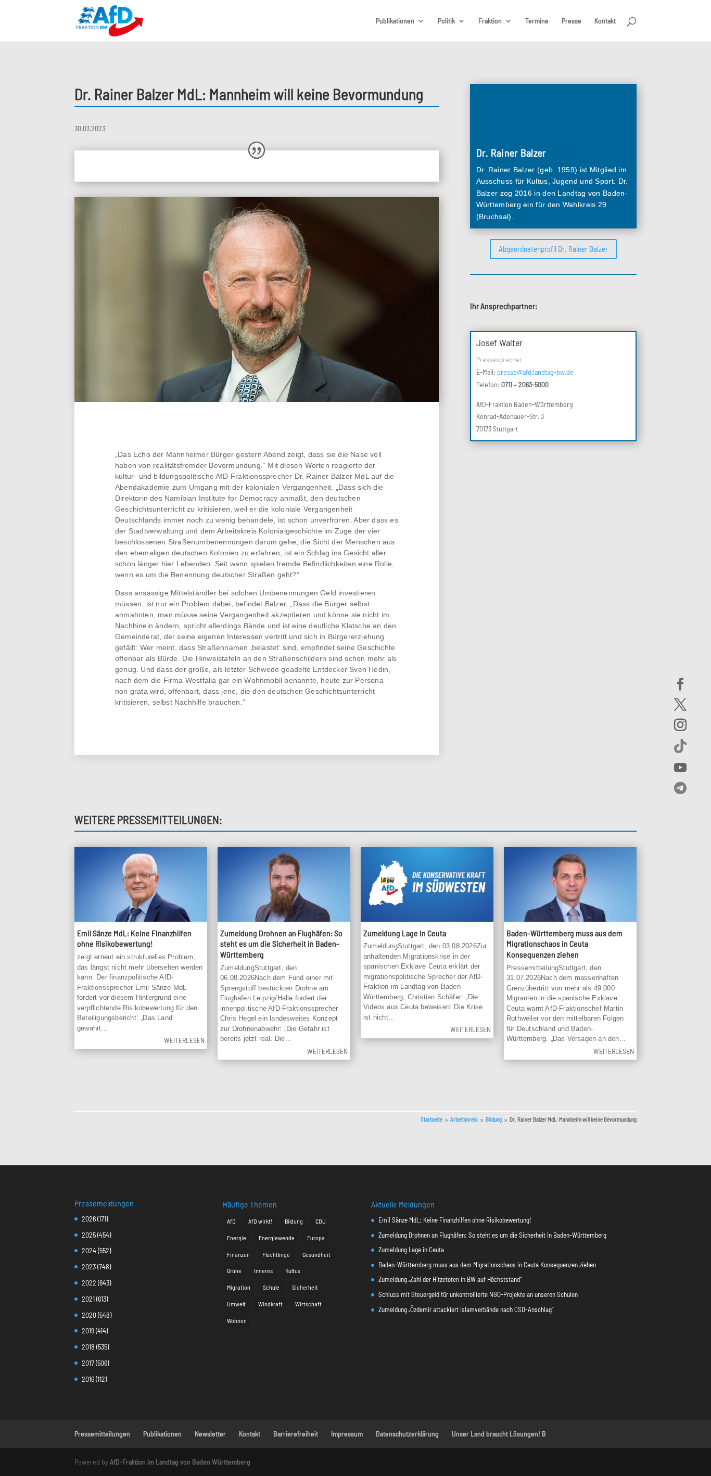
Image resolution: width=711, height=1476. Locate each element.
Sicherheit (305, 1287)
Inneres (263, 1270)
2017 (88, 1362)
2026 (89, 1218)
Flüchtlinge (276, 1254)
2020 (89, 1314)
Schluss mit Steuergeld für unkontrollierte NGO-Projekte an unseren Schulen (478, 1294)
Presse (571, 21)
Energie (236, 1237)
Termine (537, 21)
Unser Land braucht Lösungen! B (499, 1433)
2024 (89, 1250)
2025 (89, 1234)
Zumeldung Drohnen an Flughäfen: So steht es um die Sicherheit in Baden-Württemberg (281, 944)
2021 (88, 1298)
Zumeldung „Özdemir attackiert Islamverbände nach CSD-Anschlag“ (465, 1309)
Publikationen (395, 21)
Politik (446, 21)
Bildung (294, 1221)
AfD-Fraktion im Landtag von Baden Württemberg (180, 1461)
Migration (238, 1287)
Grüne (234, 1270)
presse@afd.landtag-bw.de (535, 371)
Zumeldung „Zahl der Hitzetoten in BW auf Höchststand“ (450, 1279)
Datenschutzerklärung (407, 1433)
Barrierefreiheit (295, 1433)
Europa (316, 1237)
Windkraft (270, 1303)
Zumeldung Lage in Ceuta (404, 933)
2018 (88, 1346)
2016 (88, 1379)
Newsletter (210, 1433)
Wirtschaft (308, 1303)
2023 (89, 1266)
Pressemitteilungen (102, 1433)
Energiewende (277, 1237)
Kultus (292, 1270)
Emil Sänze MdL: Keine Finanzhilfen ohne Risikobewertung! (134, 938)
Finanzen (238, 1254)
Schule (271, 1287)
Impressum (347, 1433)
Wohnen (237, 1320)
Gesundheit (316, 1254)
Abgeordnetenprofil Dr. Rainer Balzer (553, 248)
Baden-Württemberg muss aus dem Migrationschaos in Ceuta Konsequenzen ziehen (564, 944)
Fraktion (490, 21)
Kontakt (605, 21)
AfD (231, 1221)
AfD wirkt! (260, 1221)
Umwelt (236, 1303)
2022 (89, 1282)
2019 (88, 1330)
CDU (320, 1221)
